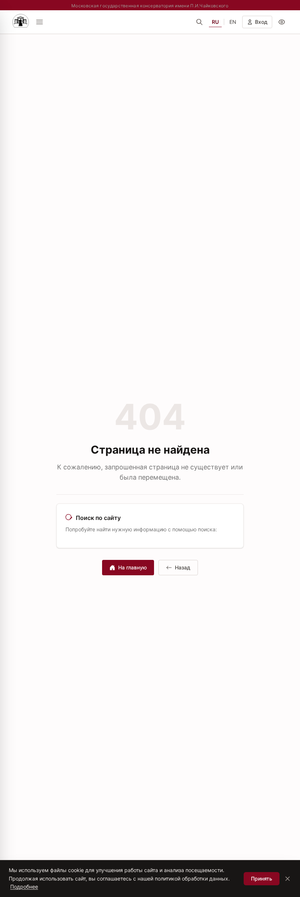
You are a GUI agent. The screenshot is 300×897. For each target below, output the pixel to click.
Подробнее (24, 886)
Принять (261, 878)
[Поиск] (199, 22)
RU (215, 22)
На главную (132, 567)
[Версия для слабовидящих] (281, 22)
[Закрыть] (287, 878)
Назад (182, 567)
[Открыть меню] (39, 22)
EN (232, 22)
